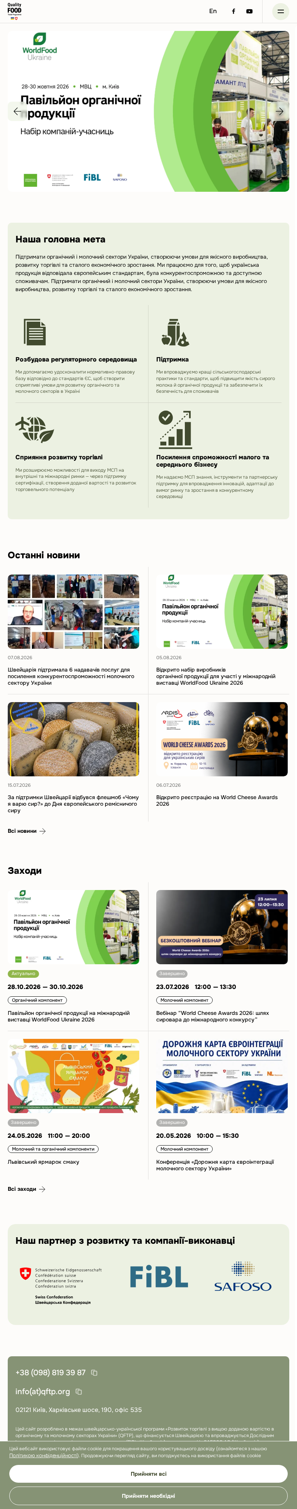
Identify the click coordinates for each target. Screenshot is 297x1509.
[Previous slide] (17, 111)
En (213, 11)
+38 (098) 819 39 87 (50, 1372)
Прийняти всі (149, 1473)
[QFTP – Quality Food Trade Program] (14, 11)
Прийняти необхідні (148, 1495)
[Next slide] (279, 111)
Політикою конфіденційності (43, 1455)
